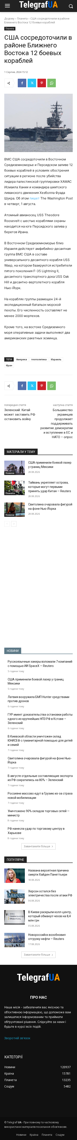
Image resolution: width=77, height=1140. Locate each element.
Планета (22, 18)
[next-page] (13, 524)
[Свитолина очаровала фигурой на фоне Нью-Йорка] (14, 509)
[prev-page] (7, 524)
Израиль (56, 359)
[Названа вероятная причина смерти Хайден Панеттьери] (14, 876)
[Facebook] (22, 83)
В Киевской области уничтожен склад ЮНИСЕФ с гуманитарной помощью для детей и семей (40, 740)
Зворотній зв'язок (17, 1038)
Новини (10, 473)
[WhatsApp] (51, 83)
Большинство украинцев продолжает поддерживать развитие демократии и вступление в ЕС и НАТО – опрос (56, 423)
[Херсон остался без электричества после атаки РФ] (14, 896)
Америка (21, 359)
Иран (9, 365)
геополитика (39, 359)
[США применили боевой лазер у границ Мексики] (14, 468)
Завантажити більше (37, 846)
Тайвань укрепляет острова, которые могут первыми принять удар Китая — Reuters (49, 487)
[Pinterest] (41, 83)
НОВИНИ (13, 651)
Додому (9, 18)
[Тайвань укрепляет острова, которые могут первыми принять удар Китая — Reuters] (14, 488)
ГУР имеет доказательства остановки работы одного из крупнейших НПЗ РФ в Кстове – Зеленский (40, 719)
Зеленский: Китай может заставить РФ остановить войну (19, 414)
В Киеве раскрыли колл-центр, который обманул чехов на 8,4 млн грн (49, 916)
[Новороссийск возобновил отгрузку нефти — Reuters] (14, 940)
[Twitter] (32, 83)
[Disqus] (38, 587)
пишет (35, 198)
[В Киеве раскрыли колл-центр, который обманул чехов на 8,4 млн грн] (14, 917)
